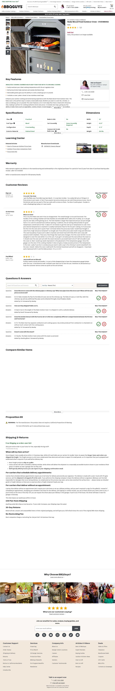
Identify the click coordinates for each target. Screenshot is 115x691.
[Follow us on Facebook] (37, 635)
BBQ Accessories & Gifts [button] (71, 11)
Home (7, 17)
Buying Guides (80, 653)
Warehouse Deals (103, 653)
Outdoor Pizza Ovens (31, 17)
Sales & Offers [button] (108, 11)
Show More (57, 107)
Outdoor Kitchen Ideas (83, 656)
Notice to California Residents (12, 663)
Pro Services (66, 1)
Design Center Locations (78, 1)
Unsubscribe (7, 670)
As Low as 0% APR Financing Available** (37, 1)
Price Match (34, 650)
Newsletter (33, 667)
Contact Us (6, 646)
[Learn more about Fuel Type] (14, 123)
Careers (54, 653)
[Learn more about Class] (11, 119)
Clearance (101, 650)
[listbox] (8, 34)
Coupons (100, 656)
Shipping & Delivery (9, 653)
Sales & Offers (102, 646)
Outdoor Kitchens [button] (24, 11)
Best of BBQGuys (81, 646)
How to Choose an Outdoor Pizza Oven (19, 146)
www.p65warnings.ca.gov (42, 426)
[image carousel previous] (8, 20)
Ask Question (102, 285)
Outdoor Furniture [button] (38, 11)
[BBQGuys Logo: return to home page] (13, 7)
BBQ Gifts (101, 663)
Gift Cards (88, 1)
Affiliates (55, 656)
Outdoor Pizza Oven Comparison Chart (19, 149)
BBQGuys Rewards (36, 660)
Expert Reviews (80, 650)
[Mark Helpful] (99, 196)
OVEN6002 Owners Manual (52, 146)
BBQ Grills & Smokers (17, 17)
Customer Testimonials (59, 663)
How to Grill (79, 660)
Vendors (54, 660)
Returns (5, 656)
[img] (38, 46)
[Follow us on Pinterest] (64, 635)
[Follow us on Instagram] (57, 635)
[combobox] (57, 285)
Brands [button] (84, 11)
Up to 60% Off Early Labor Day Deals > (57, 14)
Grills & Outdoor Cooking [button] (8, 11)
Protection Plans (35, 656)
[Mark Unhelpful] (104, 196)
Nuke (68, 25)
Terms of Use (7, 660)
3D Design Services (36, 653)
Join (76, 628)
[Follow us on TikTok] (71, 635)
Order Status (7, 650)
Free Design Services (55, 1)
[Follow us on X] (44, 635)
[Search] (55, 6)
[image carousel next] (8, 48)
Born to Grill (79, 663)
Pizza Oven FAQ (12, 152)
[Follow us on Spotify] (78, 635)
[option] (8, 25)
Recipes (78, 667)
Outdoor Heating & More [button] (54, 11)
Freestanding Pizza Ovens (46, 17)
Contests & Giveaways (105, 667)
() (80, 27)
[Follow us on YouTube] (51, 635)
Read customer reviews (56, 614)
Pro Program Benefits (37, 663)
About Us (55, 646)
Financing (33, 646)
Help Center (6, 667)
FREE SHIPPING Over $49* (10, 2)
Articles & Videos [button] (95, 11)
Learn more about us (56, 577)
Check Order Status (98, 1)
